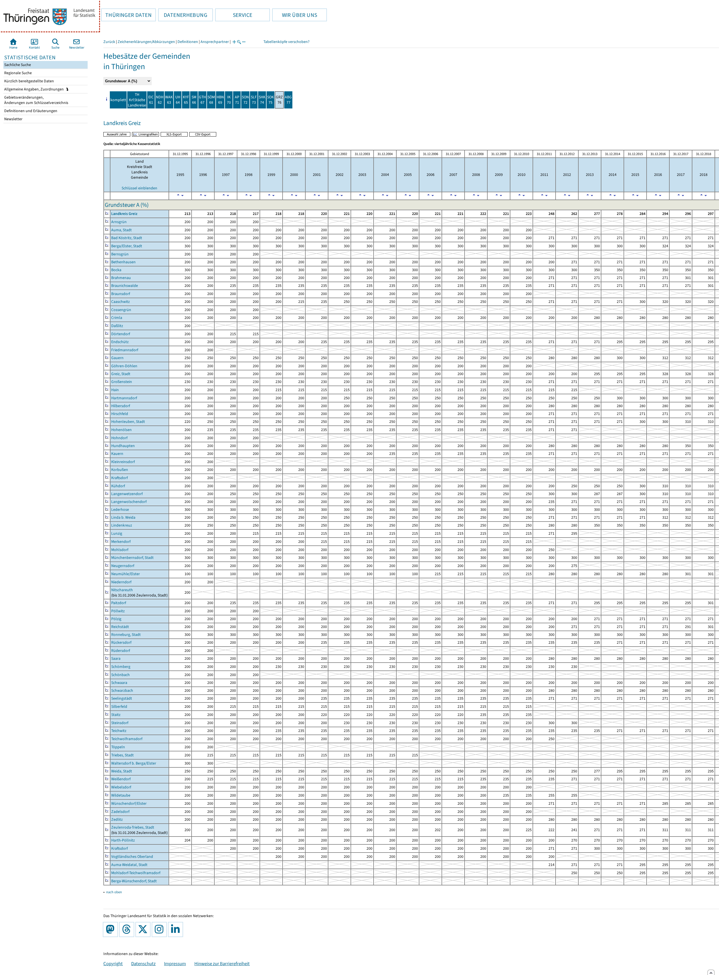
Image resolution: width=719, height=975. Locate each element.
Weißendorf (121, 779)
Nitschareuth (122, 590)
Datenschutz (143, 963)
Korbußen (119, 469)
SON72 (245, 99)
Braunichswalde (124, 285)
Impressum (175, 963)
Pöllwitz (118, 611)
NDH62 (159, 99)
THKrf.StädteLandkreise (137, 100)
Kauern (117, 453)
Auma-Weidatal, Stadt (129, 864)
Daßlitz (117, 325)
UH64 (177, 99)
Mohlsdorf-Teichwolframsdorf (135, 873)
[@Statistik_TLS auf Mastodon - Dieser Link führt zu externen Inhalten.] (111, 929)
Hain (115, 390)
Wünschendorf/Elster (129, 803)
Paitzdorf (118, 603)
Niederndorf (121, 582)
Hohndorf (119, 438)
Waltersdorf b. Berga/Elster (133, 763)
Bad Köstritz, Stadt (126, 238)
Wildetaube (120, 795)
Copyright (113, 963)
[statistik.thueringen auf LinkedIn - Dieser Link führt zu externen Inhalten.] (177, 929)
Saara (115, 658)
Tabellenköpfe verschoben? (286, 41)
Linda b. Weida (123, 517)
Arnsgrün (119, 222)
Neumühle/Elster (125, 574)
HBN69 (220, 99)
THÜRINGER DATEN (126, 15)
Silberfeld (119, 706)
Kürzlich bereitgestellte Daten (28, 81)
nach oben (114, 892)
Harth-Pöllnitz (123, 840)
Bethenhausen (123, 262)
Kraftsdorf (119, 477)
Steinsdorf (119, 722)
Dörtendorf (120, 334)
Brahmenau (121, 277)
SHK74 (262, 99)
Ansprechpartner (215, 41)
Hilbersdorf (120, 406)
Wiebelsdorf (121, 787)
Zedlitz (117, 819)
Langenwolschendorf (129, 501)
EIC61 (151, 99)
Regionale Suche (17, 73)
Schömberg (120, 666)
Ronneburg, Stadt (126, 634)
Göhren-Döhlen (124, 366)
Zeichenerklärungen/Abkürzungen (146, 41)
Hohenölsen (121, 429)
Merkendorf (121, 541)
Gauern (117, 357)
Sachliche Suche (17, 64)
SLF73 (254, 99)
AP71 (237, 99)
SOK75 (270, 99)
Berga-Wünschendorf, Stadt (134, 881)
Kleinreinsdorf (123, 461)
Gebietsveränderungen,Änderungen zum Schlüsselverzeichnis (35, 100)
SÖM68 (211, 99)
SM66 (194, 99)
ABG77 (288, 99)
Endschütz (120, 341)
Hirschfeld (119, 413)
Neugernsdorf (122, 565)
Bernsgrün (120, 254)
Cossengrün (121, 309)
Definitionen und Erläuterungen (30, 111)
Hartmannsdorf (124, 398)
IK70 (229, 99)
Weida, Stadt (121, 771)
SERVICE (233, 15)
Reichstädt (120, 626)
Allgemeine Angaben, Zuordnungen (34, 89)
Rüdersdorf (120, 650)
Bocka (116, 270)
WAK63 (169, 99)
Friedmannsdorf (124, 350)
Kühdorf (118, 486)
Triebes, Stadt (122, 755)
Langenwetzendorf (127, 493)
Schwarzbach (122, 690)
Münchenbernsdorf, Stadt (132, 557)
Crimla (116, 317)
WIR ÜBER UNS (294, 15)
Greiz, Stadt (120, 374)
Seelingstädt (121, 698)
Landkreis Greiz (124, 213)
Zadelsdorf (120, 811)
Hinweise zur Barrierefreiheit (222, 963)
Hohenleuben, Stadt (128, 421)
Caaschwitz (120, 301)
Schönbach (120, 674)
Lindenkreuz (121, 525)
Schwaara (119, 682)
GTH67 (202, 99)
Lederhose (120, 509)
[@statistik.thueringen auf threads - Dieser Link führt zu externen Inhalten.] (128, 929)
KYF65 (186, 99)
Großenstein (121, 381)
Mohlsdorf (119, 549)
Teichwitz (118, 730)
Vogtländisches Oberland (132, 856)
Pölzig (116, 619)
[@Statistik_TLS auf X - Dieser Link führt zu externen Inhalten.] (144, 929)
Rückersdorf (121, 642)
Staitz (115, 714)
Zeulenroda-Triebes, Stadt (132, 827)
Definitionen (188, 41)
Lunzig (116, 533)
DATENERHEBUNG (182, 15)
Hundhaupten (123, 445)
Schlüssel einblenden (139, 188)
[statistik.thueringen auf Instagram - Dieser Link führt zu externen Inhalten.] (160, 929)
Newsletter (12, 119)
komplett (118, 100)
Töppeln (118, 747)
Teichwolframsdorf (126, 739)
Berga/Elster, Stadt (126, 246)
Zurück (109, 41)
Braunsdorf (120, 293)
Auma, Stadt (121, 230)
